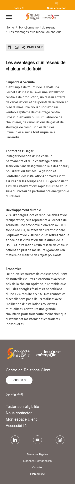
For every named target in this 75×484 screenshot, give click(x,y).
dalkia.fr (19, 8)
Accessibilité (16, 425)
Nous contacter (19, 413)
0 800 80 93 (19, 380)
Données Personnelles (37, 460)
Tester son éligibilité (22, 406)
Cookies (37, 467)
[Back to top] (66, 477)
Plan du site (37, 474)
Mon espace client (21, 419)
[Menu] (9, 16)
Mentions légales (37, 454)
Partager (35, 47)
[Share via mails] (16, 48)
